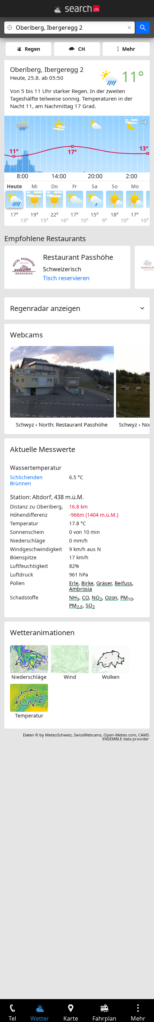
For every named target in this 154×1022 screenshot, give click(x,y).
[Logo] (82, 8)
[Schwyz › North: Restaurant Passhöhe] (62, 381)
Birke (87, 583)
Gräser (104, 583)
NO (97, 597)
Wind (70, 676)
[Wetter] (57, 9)
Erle (73, 583)
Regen (32, 48)
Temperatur (29, 715)
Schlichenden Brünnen (26, 480)
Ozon (111, 597)
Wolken (111, 676)
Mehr (128, 48)
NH (74, 597)
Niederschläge (29, 676)
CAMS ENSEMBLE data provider (125, 736)
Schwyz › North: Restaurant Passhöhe (61, 424)
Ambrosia (80, 588)
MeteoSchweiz (58, 735)
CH (81, 48)
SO (90, 605)
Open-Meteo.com (120, 735)
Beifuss (123, 583)
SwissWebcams (87, 735)
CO (85, 597)
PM (126, 597)
